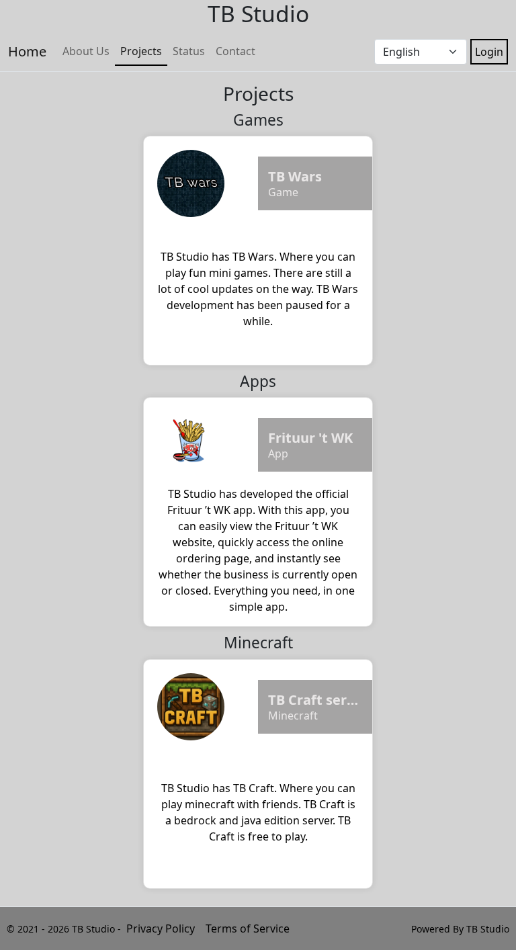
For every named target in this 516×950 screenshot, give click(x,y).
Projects (141, 51)
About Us (86, 51)
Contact (235, 51)
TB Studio (487, 928)
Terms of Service (248, 928)
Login (489, 51)
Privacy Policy (160, 928)
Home (27, 51)
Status (189, 51)
